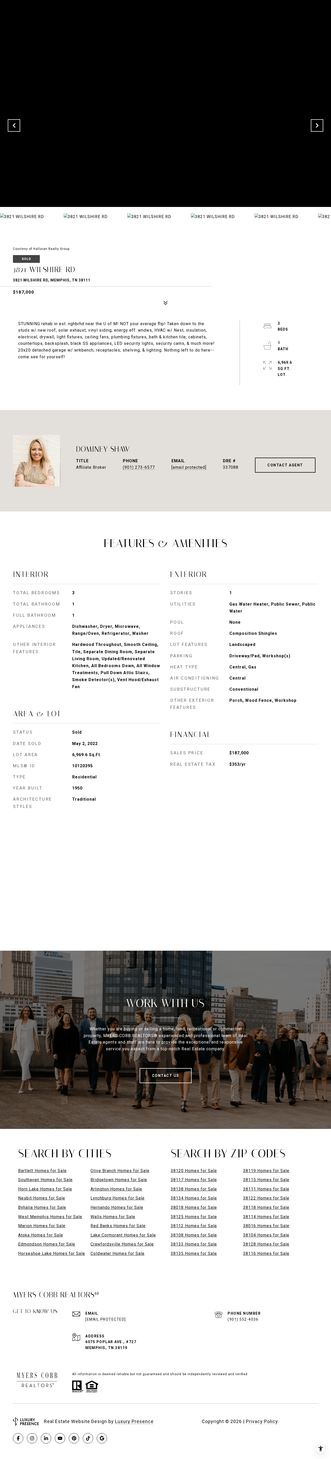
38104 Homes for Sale (266, 1235)
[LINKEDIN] (46, 1438)
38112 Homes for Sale (194, 1225)
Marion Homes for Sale (41, 1225)
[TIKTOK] (88, 1438)
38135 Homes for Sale (194, 1253)
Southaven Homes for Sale (45, 1179)
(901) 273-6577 (139, 467)
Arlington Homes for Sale (116, 1189)
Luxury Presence (134, 1421)
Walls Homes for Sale (113, 1216)
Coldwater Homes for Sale (118, 1253)
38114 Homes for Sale (266, 1216)
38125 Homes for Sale (194, 1216)
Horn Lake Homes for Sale (45, 1189)
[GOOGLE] (102, 1438)
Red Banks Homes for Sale (118, 1225)
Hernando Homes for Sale (117, 1207)
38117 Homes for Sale (194, 1179)
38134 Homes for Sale (194, 1198)
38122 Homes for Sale (266, 1198)
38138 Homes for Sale (194, 1189)
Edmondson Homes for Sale (46, 1244)
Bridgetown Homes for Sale (119, 1179)
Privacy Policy (262, 1421)
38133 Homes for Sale (194, 1244)
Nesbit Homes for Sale (41, 1198)
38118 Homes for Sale (266, 1207)
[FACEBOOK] (18, 1438)
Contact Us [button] (165, 1076)
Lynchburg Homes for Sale (118, 1198)
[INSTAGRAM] (32, 1438)
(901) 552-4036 (243, 1319)
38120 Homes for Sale (194, 1170)
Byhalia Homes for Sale (42, 1207)
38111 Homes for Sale (266, 1189)
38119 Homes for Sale (266, 1170)
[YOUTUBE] (60, 1438)
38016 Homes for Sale (266, 1225)
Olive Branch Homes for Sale (120, 1170)
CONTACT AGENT (285, 465)
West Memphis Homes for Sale (50, 1216)
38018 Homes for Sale (194, 1207)
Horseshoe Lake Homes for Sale (51, 1253)
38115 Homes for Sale (266, 1179)
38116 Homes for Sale (266, 1253)
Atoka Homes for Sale (40, 1235)
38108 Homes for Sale (194, 1235)
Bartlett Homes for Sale (42, 1170)
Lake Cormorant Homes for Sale (123, 1235)
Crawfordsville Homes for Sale (122, 1244)
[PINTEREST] (74, 1438)
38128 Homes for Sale (266, 1244)
